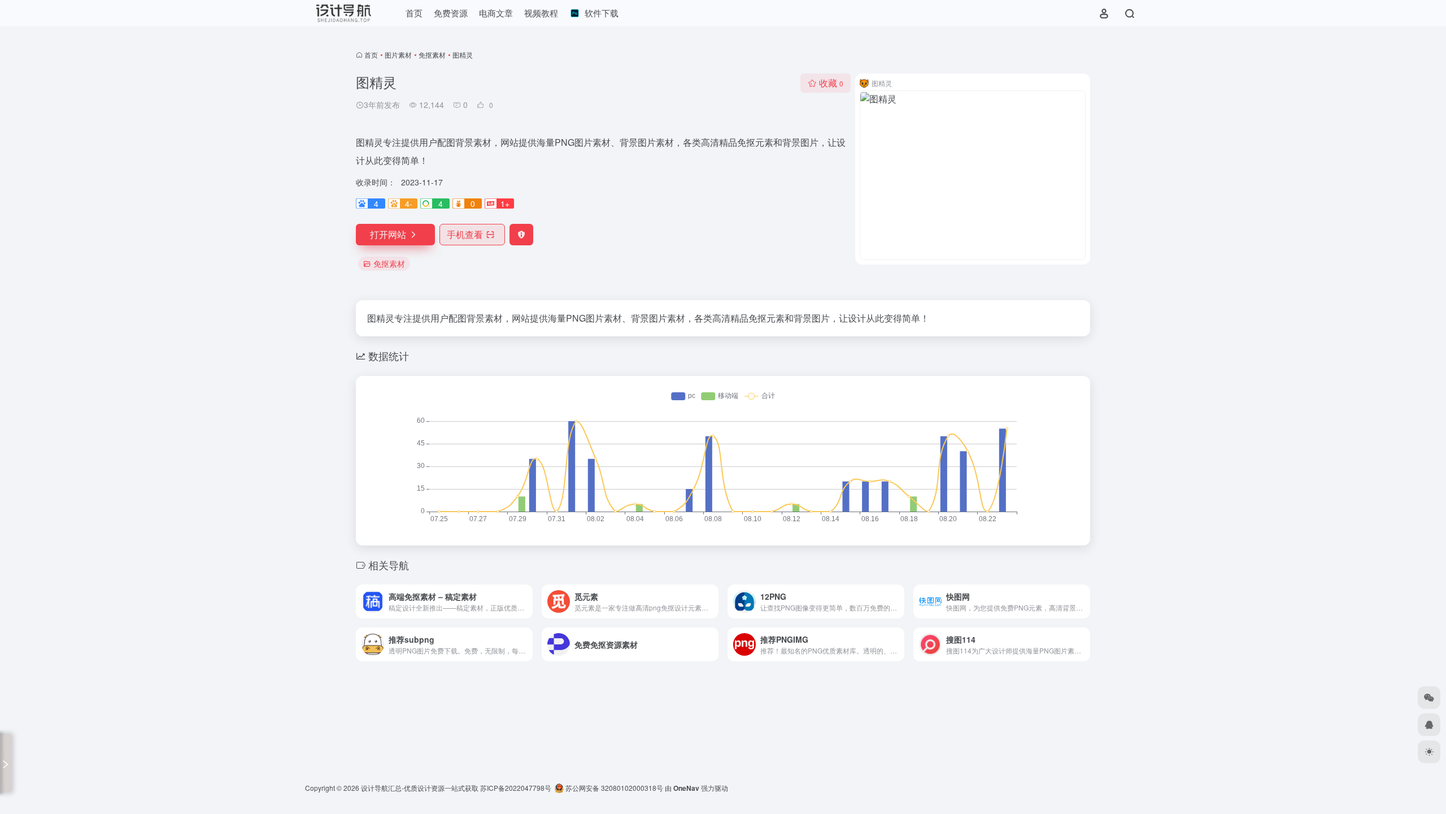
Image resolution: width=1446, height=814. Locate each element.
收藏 (831, 82)
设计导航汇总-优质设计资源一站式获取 (419, 788)
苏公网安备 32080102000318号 (613, 788)
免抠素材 (432, 54)
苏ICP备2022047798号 (515, 788)
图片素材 (398, 54)
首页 (371, 54)
